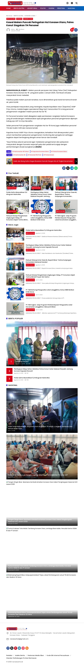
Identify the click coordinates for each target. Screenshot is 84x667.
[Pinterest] (15, 648)
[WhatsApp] (76, 168)
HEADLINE (19, 19)
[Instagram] (23, 648)
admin (13, 29)
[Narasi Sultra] (21, 3)
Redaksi (9, 655)
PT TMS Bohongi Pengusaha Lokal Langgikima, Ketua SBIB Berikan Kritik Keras (41, 218)
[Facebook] (64, 168)
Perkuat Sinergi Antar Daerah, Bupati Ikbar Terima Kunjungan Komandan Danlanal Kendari (66, 194)
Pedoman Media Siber (36, 655)
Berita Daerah (60, 188)
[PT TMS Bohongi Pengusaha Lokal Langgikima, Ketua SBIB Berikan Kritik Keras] (42, 207)
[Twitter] (68, 168)
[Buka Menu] (72, 3)
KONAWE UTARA (28, 19)
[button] (67, 3)
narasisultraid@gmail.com (19, 639)
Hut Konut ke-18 (20, 155)
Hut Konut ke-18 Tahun (21, 151)
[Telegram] (72, 168)
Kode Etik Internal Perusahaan (58, 655)
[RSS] (27, 648)
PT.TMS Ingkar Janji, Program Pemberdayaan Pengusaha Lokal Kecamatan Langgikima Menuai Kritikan (66, 218)
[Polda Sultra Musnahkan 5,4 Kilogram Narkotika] (17, 183)
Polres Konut (49, 155)
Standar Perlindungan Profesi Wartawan (21, 658)
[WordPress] (19, 648)
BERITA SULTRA (11, 19)
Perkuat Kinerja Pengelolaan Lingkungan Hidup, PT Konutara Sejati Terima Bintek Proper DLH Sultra (17, 218)
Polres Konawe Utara (60, 151)
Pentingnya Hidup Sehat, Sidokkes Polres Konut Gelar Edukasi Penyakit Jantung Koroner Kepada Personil (41, 194)
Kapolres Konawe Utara (41, 151)
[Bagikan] (76, 30)
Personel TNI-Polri (35, 155)
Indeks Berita (20, 655)
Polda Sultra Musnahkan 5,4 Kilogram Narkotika (16, 193)
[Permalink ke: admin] (8, 30)
